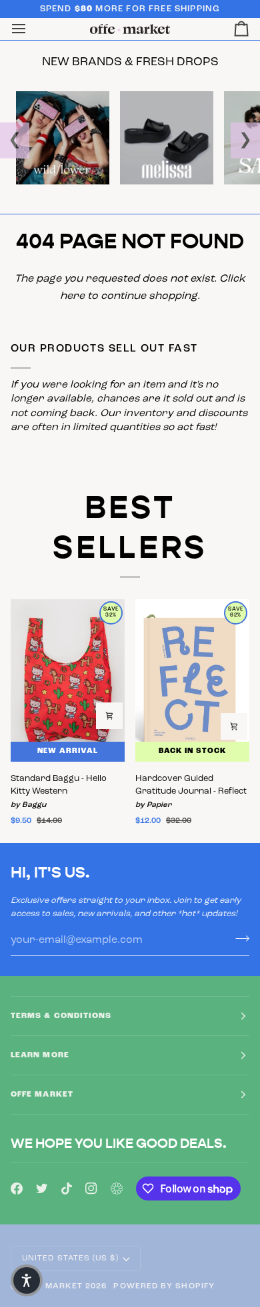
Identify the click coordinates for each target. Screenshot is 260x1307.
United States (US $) (70, 1258)
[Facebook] (17, 1188)
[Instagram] (91, 1188)
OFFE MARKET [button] (42, 1095)
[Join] (238, 938)
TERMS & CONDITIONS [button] (61, 1016)
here (72, 296)
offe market (52, 1286)
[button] (27, 1280)
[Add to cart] (109, 715)
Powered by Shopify (163, 1286)
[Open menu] (31, 29)
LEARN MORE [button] (40, 1055)
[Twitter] (42, 1188)
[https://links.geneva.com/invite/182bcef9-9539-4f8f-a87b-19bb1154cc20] (117, 1188)
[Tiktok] (66, 1188)
